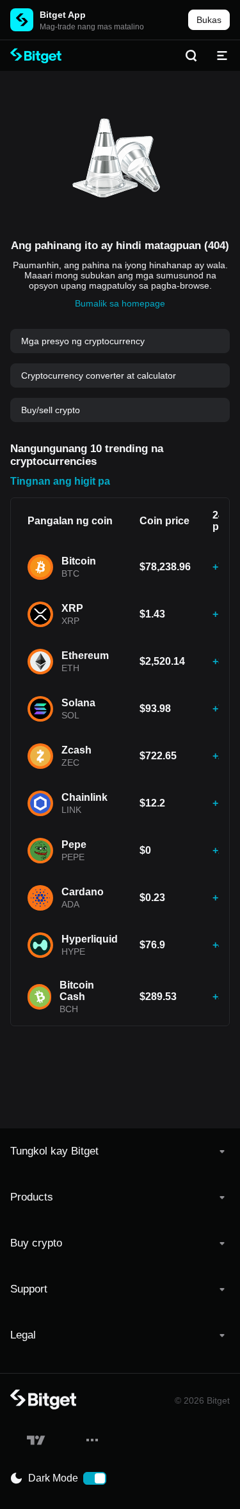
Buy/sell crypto (50, 410)
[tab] (120, 1151)
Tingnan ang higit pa (60, 481)
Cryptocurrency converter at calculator (98, 375)
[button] (120, 1151)
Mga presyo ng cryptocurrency (83, 341)
